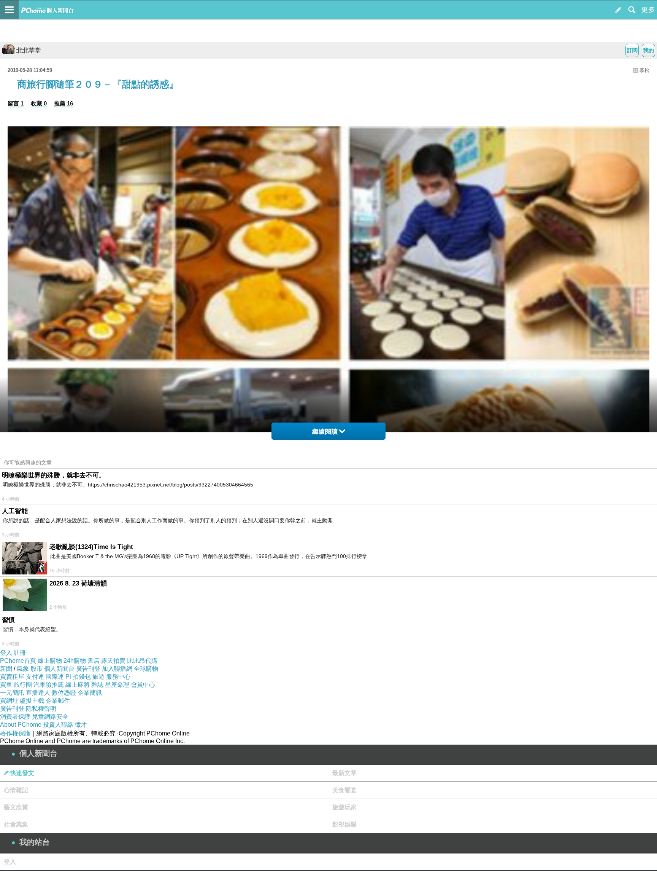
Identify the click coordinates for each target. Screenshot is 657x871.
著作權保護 (15, 733)
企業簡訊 (90, 692)
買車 (6, 684)
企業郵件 (58, 700)
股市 (36, 668)
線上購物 (50, 660)
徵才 (81, 724)
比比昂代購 (142, 660)
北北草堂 (28, 50)
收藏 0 (39, 103)
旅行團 (23, 684)
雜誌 (97, 684)
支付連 (35, 676)
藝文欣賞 (16, 807)
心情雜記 (16, 790)
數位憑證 (64, 692)
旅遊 (98, 676)
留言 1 (16, 103)
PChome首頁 (18, 660)
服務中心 (118, 676)
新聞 (6, 668)
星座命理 (117, 684)
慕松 (644, 70)
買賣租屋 (12, 676)
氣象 (23, 668)
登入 (6, 652)
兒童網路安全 (50, 716)
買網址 (9, 700)
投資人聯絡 (58, 724)
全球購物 (146, 668)
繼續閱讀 (325, 431)
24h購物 (74, 660)
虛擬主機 (32, 700)
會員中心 (143, 684)
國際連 (55, 676)
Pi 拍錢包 (78, 676)
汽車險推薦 (48, 684)
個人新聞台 (59, 668)
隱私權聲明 (41, 708)
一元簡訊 (12, 692)
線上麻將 (77, 684)
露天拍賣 (113, 660)
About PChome (20, 724)
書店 (93, 660)
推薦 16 (63, 103)
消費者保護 (15, 716)
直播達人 (38, 692)
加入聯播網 (117, 668)
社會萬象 (16, 824)
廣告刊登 (88, 668)
